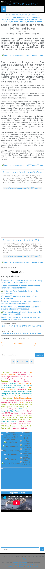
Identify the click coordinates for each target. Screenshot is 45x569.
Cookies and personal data (15, 566)
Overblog (22, 558)
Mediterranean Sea (19, 372)
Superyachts (21, 389)
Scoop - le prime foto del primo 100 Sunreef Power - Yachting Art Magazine (22, 172)
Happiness (15, 428)
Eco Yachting (32, 19)
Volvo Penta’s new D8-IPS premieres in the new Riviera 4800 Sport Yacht (16, 413)
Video (21, 409)
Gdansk (5, 19)
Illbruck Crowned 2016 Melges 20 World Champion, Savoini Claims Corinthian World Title (16, 394)
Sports (28, 409)
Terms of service (34, 564)
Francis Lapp (37, 17)
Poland (12, 19)
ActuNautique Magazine (20, 562)
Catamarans (7, 17)
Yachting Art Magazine (22, 4)
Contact (14, 564)
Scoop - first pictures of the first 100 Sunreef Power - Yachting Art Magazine (22, 240)
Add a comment (18, 343)
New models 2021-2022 (22, 17)
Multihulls (34, 15)
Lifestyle (22, 22)
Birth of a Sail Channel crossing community (19, 396)
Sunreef (25, 15)
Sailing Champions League (23, 398)
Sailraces (6, 372)
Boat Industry (7, 398)
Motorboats (21, 19)
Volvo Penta (22, 374)
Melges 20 (13, 409)
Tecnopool (13, 383)
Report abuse (23, 564)
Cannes (22, 387)
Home (22, 402)
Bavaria (16, 381)
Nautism (28, 383)
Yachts (30, 389)
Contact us (11, 389)
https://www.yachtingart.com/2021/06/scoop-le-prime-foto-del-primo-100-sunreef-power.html (22, 188)
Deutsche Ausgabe (34, 22)
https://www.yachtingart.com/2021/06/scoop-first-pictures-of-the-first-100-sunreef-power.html (22, 256)
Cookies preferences (31, 566)
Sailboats (24, 428)
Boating (14, 22)
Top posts (7, 564)
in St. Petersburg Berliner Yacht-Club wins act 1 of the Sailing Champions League (16, 377)
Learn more (12, 374)
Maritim (21, 383)
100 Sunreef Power (13, 15)
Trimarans (21, 421)
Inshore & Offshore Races (10, 411)
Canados (3, 409)
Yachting (26, 381)
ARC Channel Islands (8, 426)
